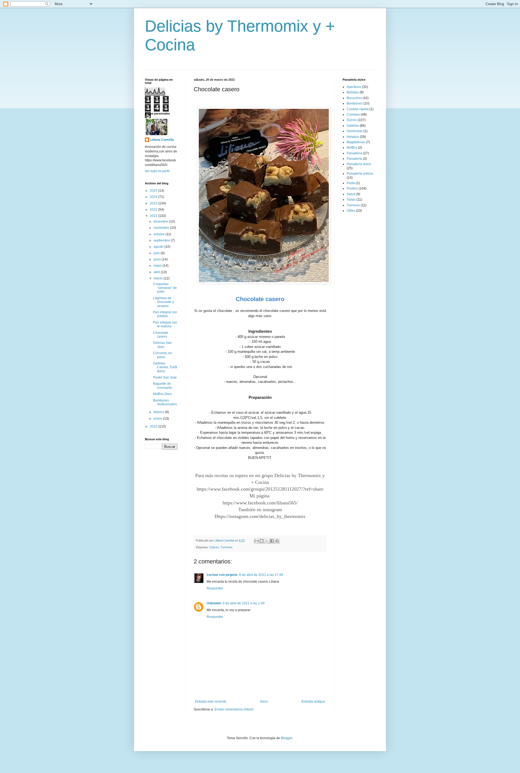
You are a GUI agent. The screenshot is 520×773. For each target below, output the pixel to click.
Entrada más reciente (210, 701)
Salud (351, 194)
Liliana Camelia (162, 140)
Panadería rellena (360, 173)
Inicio (264, 701)
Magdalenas (356, 142)
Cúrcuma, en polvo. (162, 355)
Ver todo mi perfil (157, 171)
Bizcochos (354, 98)
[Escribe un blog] (261, 541)
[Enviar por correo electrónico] (256, 541)
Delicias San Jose (162, 344)
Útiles (351, 211)
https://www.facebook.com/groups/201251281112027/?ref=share (260, 489)
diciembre (161, 221)
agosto (159, 247)
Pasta (351, 183)
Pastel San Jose (165, 377)
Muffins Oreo (162, 394)
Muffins (352, 147)
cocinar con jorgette (222, 575)
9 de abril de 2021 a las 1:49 (244, 603)
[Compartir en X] (266, 541)
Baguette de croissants (162, 385)
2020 (154, 426)
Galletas (353, 126)
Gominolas (355, 131)
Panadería (354, 159)
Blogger (286, 738)
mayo (158, 266)
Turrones (226, 547)
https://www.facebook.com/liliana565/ (260, 502)
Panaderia (354, 153)
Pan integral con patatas (165, 314)
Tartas (351, 199)
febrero (159, 412)
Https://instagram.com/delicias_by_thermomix (260, 516)
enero (158, 418)
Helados (353, 137)
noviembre (162, 228)
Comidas (353, 114)
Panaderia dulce (359, 164)
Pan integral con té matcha (165, 324)
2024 (154, 197)
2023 (154, 203)
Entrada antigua (313, 701)
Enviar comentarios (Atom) (233, 709)
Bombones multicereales (165, 402)
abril (157, 272)
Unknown (214, 603)
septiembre (162, 240)
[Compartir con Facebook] (272, 541)
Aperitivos (354, 87)
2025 (154, 191)
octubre (159, 234)
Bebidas (353, 92)
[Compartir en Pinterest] (277, 541)
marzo (159, 278)
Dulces (214, 547)
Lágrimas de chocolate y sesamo (163, 302)
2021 (154, 216)
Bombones (355, 103)
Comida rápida (358, 109)
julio (157, 253)
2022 (154, 209)
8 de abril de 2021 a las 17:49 (261, 575)
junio (158, 259)
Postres (352, 188)
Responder (215, 588)
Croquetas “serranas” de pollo (165, 288)
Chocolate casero (160, 334)
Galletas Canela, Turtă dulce (165, 367)
